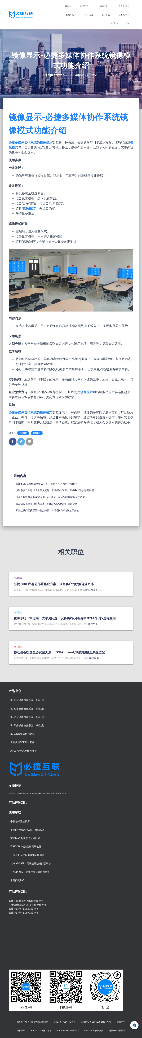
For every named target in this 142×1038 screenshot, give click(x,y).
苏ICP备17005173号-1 (64, 1022)
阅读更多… (96, 589)
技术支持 (122, 15)
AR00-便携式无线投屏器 (23, 750)
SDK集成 (89, 15)
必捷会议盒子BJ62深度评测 (23, 908)
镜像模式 (29, 208)
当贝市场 (20, 793)
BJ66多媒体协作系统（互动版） (27, 717)
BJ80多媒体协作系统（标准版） (27, 708)
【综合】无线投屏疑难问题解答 (27, 855)
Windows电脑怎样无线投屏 (25, 846)
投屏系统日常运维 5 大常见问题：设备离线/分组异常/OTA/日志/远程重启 (55, 490)
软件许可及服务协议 (93, 1030)
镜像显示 (46, 142)
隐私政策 (21, 1030)
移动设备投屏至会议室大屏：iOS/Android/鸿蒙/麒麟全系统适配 (50, 497)
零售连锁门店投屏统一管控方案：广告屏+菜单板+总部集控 (47, 510)
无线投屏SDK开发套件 (22, 742)
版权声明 (121, 1022)
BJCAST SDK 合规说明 (68, 1030)
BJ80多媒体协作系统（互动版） (27, 700)
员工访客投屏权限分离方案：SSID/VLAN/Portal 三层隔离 (46, 503)
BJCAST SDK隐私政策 (41, 1030)
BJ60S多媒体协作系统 (22, 734)
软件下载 (105, 15)
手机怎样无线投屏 (20, 821)
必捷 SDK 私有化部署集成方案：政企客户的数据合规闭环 (46, 483)
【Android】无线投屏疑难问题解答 (30, 871)
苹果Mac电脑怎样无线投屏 (25, 838)
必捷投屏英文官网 (52, 793)
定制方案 (70, 15)
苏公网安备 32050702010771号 (96, 1022)
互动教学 (103, 6)
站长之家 (28, 793)
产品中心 (84, 6)
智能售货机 (36, 793)
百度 (43, 793)
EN (127, 23)
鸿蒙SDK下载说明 (117, 1030)
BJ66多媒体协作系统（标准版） (27, 725)
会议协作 (122, 6)
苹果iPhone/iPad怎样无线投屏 (27, 829)
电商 (113, 23)
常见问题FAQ (17, 880)
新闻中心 (36, 433)
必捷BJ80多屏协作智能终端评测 (26, 901)
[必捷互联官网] (21, 14)
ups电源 (63, 793)
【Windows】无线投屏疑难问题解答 (30, 863)
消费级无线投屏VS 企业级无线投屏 (27, 904)
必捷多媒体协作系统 (23, 142)
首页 (67, 6)
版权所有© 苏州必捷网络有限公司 (32, 1022)
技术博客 (23, 433)
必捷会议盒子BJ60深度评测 (23, 912)
